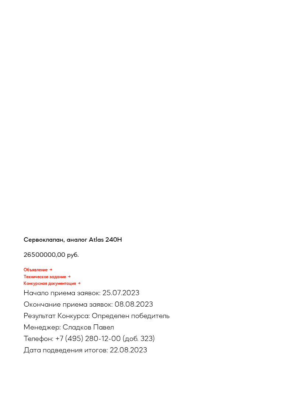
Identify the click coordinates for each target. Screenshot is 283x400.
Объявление (36, 270)
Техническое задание (45, 277)
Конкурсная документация (50, 283)
